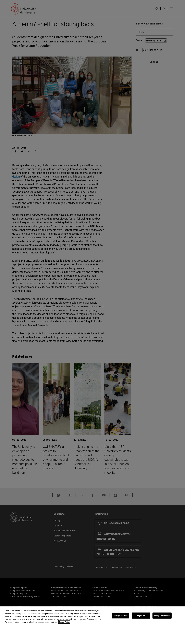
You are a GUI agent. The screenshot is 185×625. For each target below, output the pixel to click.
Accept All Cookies (162, 615)
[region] (92, 615)
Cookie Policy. (64, 622)
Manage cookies (120, 615)
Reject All (141, 615)
